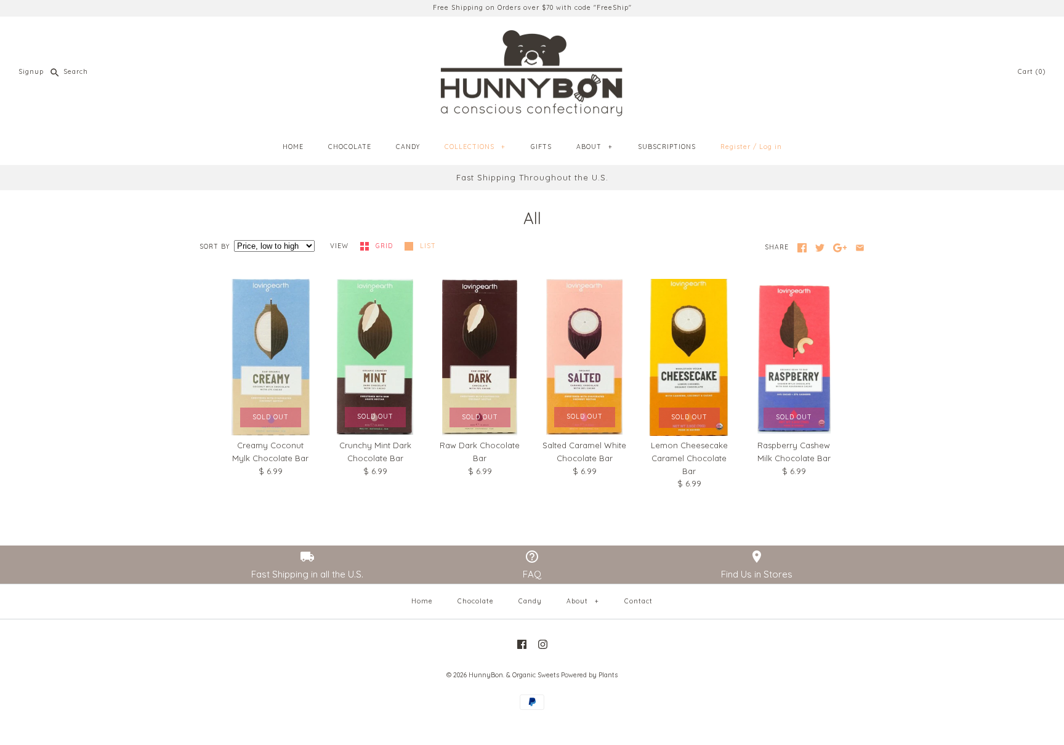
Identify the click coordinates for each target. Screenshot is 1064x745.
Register (735, 147)
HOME (293, 147)
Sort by (215, 247)
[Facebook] (521, 644)
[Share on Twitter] (819, 247)
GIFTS (541, 147)
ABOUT (594, 147)
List (428, 246)
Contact (638, 601)
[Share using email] (859, 247)
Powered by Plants (589, 675)
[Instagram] (542, 644)
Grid (385, 246)
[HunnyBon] (532, 35)
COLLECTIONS (475, 147)
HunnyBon (486, 675)
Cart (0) (1032, 72)
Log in (770, 147)
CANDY (408, 147)
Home (422, 601)
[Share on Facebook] (802, 247)
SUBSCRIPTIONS (667, 147)
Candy (530, 601)
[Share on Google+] (840, 247)
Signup (31, 72)
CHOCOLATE (349, 147)
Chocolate (475, 601)
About (582, 601)
